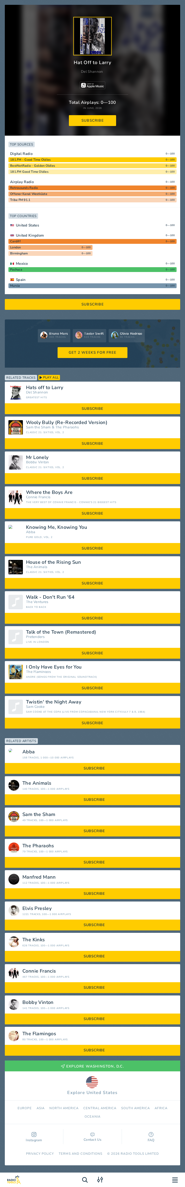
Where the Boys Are (49, 492)
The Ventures (37, 602)
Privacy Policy (40, 1154)
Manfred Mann (39, 877)
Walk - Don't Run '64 (50, 597)
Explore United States (92, 1092)
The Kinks (33, 939)
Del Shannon (92, 71)
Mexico (22, 263)
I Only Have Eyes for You (54, 667)
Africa (161, 1108)
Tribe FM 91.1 (20, 200)
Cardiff (15, 241)
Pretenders (35, 637)
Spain (21, 279)
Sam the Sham (38, 427)
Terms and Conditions (80, 1154)
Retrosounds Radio (24, 188)
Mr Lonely (37, 457)
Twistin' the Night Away (53, 702)
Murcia (15, 286)
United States (27, 225)
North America (64, 1108)
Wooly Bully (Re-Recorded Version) (66, 422)
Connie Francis (38, 497)
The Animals (36, 567)
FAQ (151, 1140)
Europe (25, 1108)
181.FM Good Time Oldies (29, 172)
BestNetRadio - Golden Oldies (32, 166)
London (15, 247)
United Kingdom (30, 235)
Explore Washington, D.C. (95, 1066)
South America (135, 1108)
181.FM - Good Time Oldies (30, 160)
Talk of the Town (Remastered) (61, 632)
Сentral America (99, 1108)
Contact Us (92, 1139)
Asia (41, 1108)
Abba (30, 532)
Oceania (92, 1116)
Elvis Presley (37, 908)
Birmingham (19, 253)
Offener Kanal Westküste (28, 194)
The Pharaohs (67, 427)
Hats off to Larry (44, 387)
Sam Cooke (35, 706)
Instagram (34, 1140)
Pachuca (16, 269)
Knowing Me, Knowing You (56, 527)
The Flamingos (38, 671)
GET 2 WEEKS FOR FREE (92, 352)
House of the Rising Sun (53, 562)
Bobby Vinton (37, 462)
